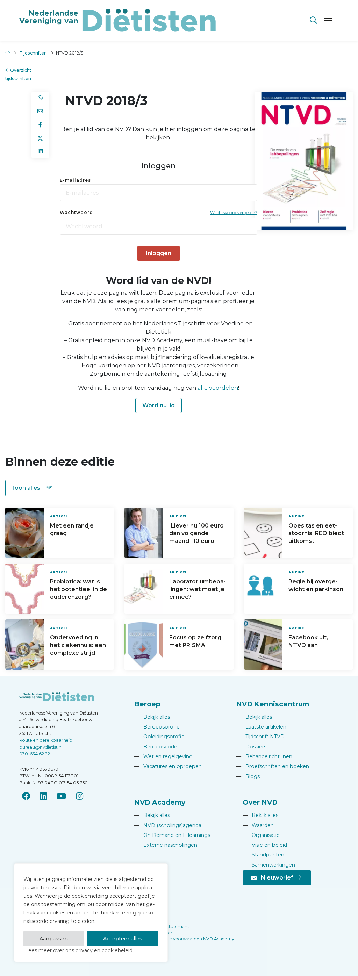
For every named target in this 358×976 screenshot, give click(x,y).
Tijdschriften (33, 53)
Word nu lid (158, 405)
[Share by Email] (40, 111)
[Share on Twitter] (40, 138)
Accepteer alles (122, 938)
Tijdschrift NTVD (260, 736)
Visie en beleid (265, 845)
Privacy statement (169, 926)
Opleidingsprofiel (160, 736)
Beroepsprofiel (157, 727)
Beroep (147, 704)
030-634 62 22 (34, 753)
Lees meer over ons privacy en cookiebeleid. (79, 950)
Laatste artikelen (261, 727)
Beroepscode (155, 747)
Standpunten (263, 855)
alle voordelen (218, 388)
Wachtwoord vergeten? (233, 212)
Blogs (248, 776)
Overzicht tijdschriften (18, 74)
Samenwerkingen (269, 865)
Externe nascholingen (165, 845)
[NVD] (117, 19)
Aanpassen (54, 938)
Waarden (258, 825)
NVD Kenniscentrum (272, 704)
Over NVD (260, 802)
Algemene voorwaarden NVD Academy (192, 938)
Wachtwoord (76, 212)
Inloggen (158, 253)
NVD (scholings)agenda (167, 825)
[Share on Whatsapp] (40, 98)
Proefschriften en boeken (272, 766)
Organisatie (261, 835)
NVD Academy (159, 802)
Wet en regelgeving (163, 756)
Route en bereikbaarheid (45, 740)
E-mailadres (75, 180)
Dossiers (251, 747)
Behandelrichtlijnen (264, 756)
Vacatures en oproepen (168, 766)
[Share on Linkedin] (40, 151)
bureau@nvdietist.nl (41, 747)
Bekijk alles (152, 717)
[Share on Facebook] (40, 124)
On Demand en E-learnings (172, 835)
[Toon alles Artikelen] (31, 488)
